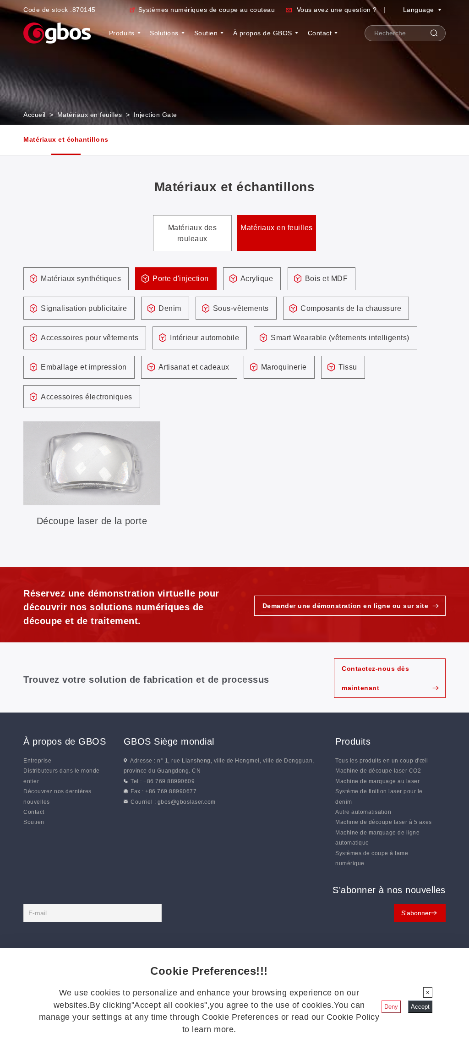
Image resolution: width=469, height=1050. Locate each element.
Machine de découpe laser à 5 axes (383, 822)
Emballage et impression (84, 367)
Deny (391, 1006)
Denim (169, 308)
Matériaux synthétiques (81, 278)
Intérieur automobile (204, 338)
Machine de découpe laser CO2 (378, 771)
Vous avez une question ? (337, 9)
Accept (420, 1006)
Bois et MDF (326, 278)
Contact (320, 33)
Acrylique (256, 278)
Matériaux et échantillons (66, 139)
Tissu (347, 367)
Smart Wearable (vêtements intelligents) (340, 338)
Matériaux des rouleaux (192, 233)
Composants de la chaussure (350, 308)
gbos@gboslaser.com (187, 802)
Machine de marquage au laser (377, 781)
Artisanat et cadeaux (193, 367)
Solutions (164, 33)
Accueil (34, 114)
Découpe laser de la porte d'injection (92, 522)
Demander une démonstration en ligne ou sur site (345, 605)
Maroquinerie (284, 367)
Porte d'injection (181, 278)
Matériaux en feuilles (89, 114)
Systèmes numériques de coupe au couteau (206, 9)
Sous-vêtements (241, 308)
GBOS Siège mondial (169, 741)
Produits (122, 33)
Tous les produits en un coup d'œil (381, 760)
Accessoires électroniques (86, 397)
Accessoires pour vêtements (89, 338)
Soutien (206, 33)
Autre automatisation (363, 812)
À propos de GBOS (262, 33)
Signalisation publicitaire (84, 308)
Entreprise (37, 760)
